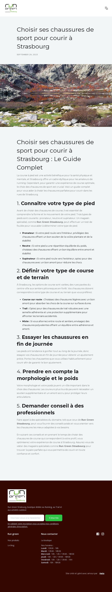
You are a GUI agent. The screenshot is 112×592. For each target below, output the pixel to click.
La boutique (46, 540)
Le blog (11, 545)
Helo (102, 573)
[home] (11, 8)
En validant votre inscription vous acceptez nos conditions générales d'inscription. (33, 525)
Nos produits (13, 540)
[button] (106, 8)
